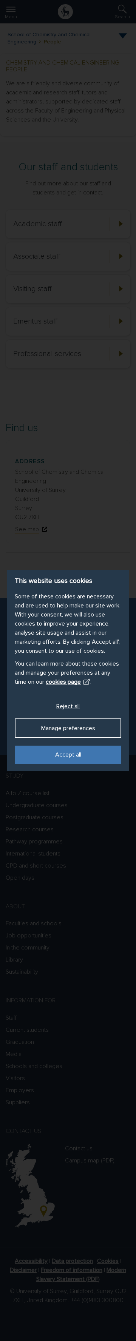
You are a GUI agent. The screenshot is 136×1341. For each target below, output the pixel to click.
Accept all (68, 754)
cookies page (63, 682)
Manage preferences (68, 728)
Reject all (68, 706)
